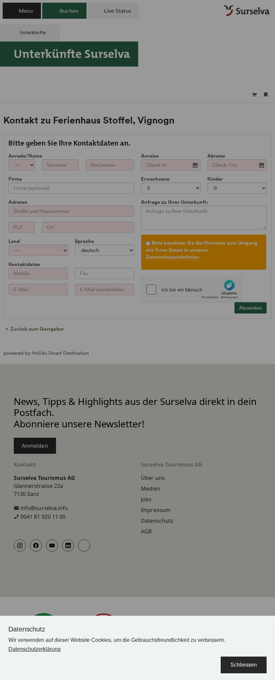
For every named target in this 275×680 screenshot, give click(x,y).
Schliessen (243, 665)
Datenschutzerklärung (34, 649)
